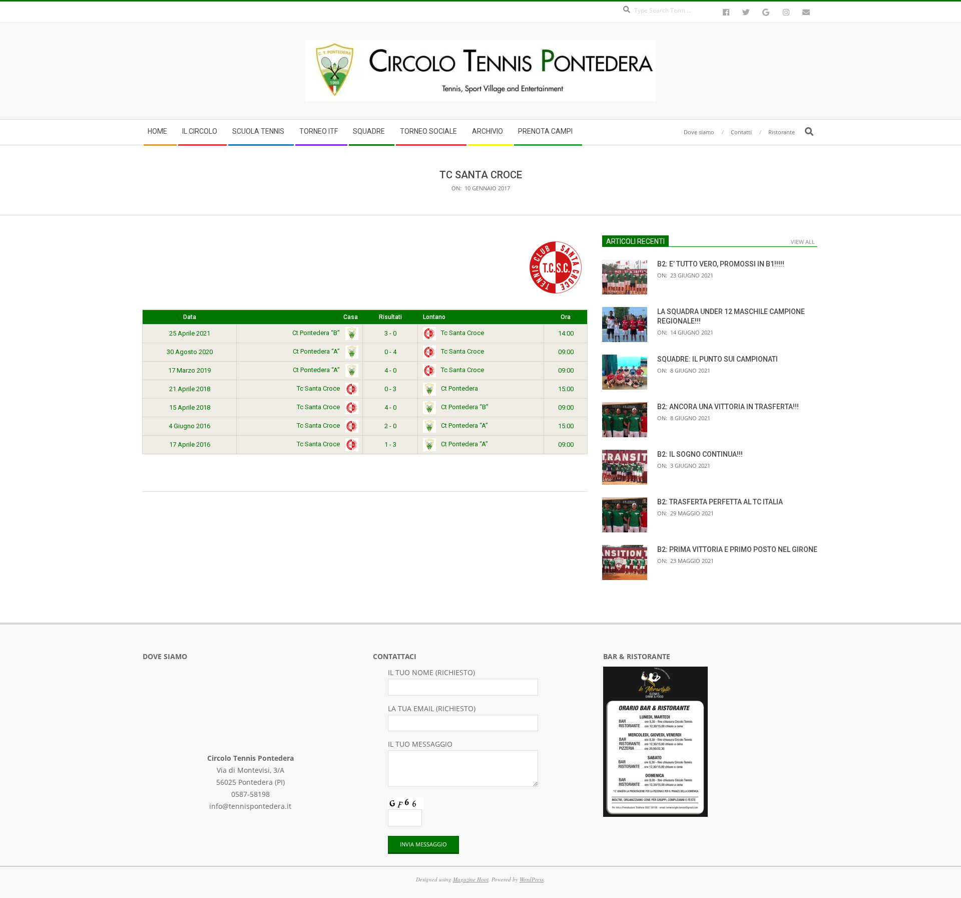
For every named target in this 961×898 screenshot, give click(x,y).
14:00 (566, 333)
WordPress (532, 879)
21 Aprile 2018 (189, 389)
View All (803, 241)
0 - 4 (390, 352)
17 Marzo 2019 (189, 370)
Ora (566, 317)
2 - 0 (390, 426)
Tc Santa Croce (462, 333)
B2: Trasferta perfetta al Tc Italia (720, 502)
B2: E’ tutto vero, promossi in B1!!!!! (720, 264)
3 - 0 (390, 333)
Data (189, 317)
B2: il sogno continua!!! (700, 454)
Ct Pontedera (459, 388)
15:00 (566, 389)
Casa (350, 317)
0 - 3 (390, 389)
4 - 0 (390, 370)
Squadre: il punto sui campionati (717, 359)
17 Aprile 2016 (189, 444)
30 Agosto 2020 (190, 352)
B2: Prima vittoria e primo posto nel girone (737, 549)
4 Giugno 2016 (189, 426)
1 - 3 (390, 444)
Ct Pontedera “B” (316, 333)
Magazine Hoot (471, 879)
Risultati (390, 317)
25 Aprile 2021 (189, 333)
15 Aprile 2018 (189, 407)
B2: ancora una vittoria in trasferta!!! (728, 407)
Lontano (434, 317)
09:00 (566, 352)
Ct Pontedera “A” (317, 351)
